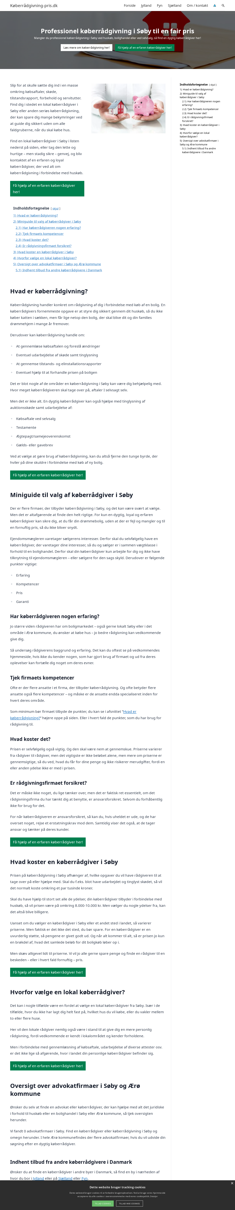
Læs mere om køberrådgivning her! (86, 47)
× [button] (232, 1183)
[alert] (117, 1195)
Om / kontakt (197, 5)
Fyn (159, 5)
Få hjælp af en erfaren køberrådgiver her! (145, 47)
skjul (55, 208)
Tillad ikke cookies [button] (129, 1203)
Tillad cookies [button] (103, 1203)
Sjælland (174, 5)
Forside (130, 5)
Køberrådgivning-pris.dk (34, 5)
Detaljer (153, 1196)
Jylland (146, 5)
